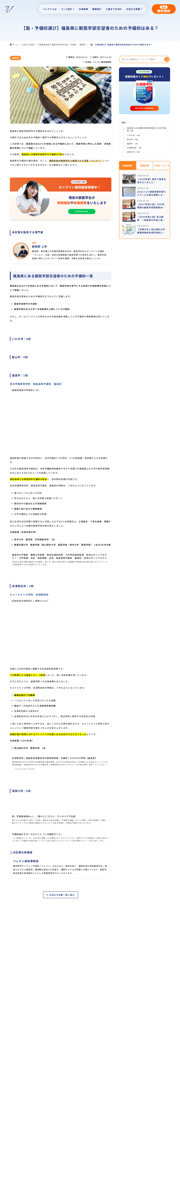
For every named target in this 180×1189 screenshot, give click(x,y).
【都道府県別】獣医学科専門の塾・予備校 (56, 44)
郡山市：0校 (132, 139)
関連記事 (144, 165)
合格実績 (83, 9)
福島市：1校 (133, 143)
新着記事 (127, 165)
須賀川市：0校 (133, 152)
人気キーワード (162, 165)
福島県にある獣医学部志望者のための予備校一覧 (146, 129)
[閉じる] (175, 1186)
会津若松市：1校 (135, 147)
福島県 (83, 44)
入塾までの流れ (114, 9)
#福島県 (15, 58)
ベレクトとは (50, 9)
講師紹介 (96, 9)
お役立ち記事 (28, 44)
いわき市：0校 (134, 135)
